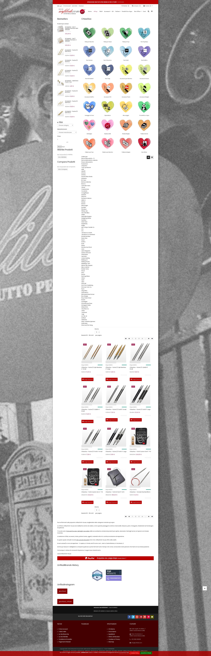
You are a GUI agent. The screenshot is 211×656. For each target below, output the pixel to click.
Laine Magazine (85, 251)
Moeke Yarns (85, 269)
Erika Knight (84, 205)
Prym (82, 289)
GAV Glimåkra (85, 213)
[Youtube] (148, 617)
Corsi (144, 11)
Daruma (83, 196)
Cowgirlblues (85, 193)
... (145, 338)
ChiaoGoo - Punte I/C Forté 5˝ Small (116, 409)
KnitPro (83, 242)
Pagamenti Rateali (64, 642)
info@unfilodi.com (136, 643)
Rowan (83, 300)
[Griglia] (148, 157)
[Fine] (152, 338)
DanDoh (83, 194)
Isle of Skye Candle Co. (87, 227)
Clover (83, 187)
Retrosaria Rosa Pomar (87, 294)
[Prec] (129, 338)
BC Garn (83, 180)
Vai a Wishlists (62, 157)
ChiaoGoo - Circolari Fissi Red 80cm (140, 492)
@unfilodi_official (65, 601)
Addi (82, 169)
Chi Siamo (111, 629)
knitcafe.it (120, 651)
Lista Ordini (74, 6)
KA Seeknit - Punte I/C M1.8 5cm (71, 101)
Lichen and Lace (86, 252)
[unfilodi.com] (72, 12)
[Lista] (152, 157)
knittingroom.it (144, 651)
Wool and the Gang (87, 325)
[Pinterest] (140, 617)
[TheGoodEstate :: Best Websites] (114, 575)
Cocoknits (84, 191)
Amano (83, 173)
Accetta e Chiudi (146, 653)
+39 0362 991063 (136, 639)
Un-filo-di (84, 316)
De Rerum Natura (86, 198)
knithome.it (87, 651)
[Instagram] (144, 617)
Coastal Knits (85, 189)
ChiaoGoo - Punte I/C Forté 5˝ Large (140, 409)
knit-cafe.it (114, 651)
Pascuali (83, 283)
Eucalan (83, 207)
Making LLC (84, 260)
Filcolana (83, 209)
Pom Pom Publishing (87, 285)
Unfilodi (83, 318)
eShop (95, 11)
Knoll (82, 243)
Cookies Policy (134, 653)
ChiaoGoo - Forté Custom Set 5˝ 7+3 (140, 451)
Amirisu (83, 175)
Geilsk (83, 214)
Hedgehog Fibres (86, 218)
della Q (83, 200)
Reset (63, 147)
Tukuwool (84, 312)
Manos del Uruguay (86, 265)
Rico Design (84, 296)
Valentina (84, 320)
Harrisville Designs (86, 216)
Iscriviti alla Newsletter (85, 616)
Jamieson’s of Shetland (88, 234)
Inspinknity (84, 223)
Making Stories (85, 262)
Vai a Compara (62, 169)
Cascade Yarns (85, 185)
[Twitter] (133, 617)
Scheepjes (84, 301)
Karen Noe (84, 238)
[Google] (137, 617)
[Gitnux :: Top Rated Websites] (97, 575)
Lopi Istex (84, 256)
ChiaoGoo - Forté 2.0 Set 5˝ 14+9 (115, 492)
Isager (83, 225)
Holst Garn (84, 222)
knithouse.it (108, 651)
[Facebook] (129, 617)
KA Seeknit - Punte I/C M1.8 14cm (71, 50)
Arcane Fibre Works (86, 176)
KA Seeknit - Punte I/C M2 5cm (71, 60)
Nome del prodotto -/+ (88, 158)
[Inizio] (125, 338)
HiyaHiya (83, 220)
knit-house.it (102, 651)
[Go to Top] (205, 588)
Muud (83, 271)
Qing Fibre (84, 291)
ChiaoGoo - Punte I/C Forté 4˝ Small (91, 451)
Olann (83, 278)
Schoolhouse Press (86, 303)
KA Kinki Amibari (85, 236)
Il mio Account (67, 6)
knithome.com (80, 651)
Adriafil (83, 171)
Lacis (82, 249)
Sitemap (111, 642)
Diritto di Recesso (114, 637)
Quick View (76, 362)
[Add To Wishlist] (101, 379)
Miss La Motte (85, 267)
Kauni (83, 240)
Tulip (82, 314)
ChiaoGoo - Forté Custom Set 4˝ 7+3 (92, 492)
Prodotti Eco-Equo (127, 11)
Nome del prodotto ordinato (89, 160)
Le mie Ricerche (64, 634)
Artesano (84, 178)
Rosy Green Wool (86, 298)
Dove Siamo (112, 632)
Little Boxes (84, 254)
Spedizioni (111, 634)
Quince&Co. (84, 292)
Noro (82, 272)
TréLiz (83, 310)
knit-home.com (66, 651)
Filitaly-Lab (84, 211)
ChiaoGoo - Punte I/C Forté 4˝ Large (116, 451)
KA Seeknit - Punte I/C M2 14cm (71, 71)
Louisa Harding (85, 258)
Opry (82, 281)
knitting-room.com (127, 651)
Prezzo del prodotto (87, 162)
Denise (83, 202)
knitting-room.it (136, 651)
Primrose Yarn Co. (86, 287)
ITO (82, 229)
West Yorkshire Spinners (88, 321)
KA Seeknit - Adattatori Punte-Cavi (71, 81)
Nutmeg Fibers (85, 276)
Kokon (83, 245)
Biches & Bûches (86, 182)
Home (90, 11)
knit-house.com (94, 651)
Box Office (137, 11)
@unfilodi (62, 591)
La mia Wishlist (63, 637)
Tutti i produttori (86, 167)
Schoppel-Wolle (86, 305)
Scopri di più (121, 558)
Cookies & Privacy (114, 639)
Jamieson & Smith (86, 233)
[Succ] (148, 338)
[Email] (152, 617)
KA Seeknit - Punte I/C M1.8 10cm (71, 112)
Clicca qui (120, 2)
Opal (82, 280)
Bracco (83, 184)
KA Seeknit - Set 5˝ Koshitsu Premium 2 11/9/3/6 (70, 40)
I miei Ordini (62, 632)
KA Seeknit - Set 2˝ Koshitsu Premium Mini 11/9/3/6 (71, 28)
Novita (83, 274)
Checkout (81, 6)
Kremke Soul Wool (86, 247)
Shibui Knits (84, 307)
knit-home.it (74, 651)
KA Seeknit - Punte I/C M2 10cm (71, 91)
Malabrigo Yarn (85, 263)
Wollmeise (84, 323)
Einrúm (83, 204)
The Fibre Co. (85, 309)
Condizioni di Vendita (65, 639)
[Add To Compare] (97, 379)
